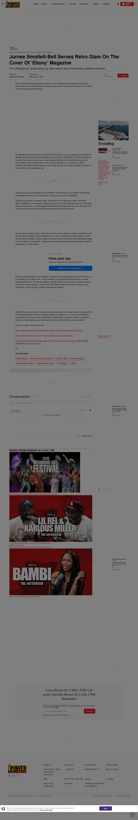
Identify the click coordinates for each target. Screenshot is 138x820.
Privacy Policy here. (46, 810)
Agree (105, 808)
